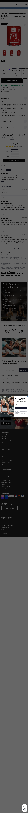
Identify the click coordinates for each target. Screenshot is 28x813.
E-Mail (16, 404)
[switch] (24, 810)
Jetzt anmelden (21, 408)
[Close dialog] (27, 396)
